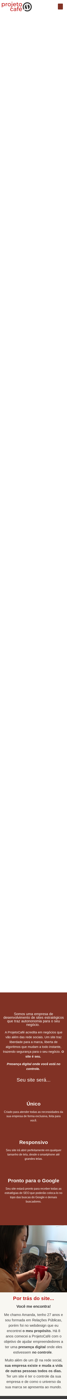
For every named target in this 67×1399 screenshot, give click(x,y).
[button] (60, 6)
